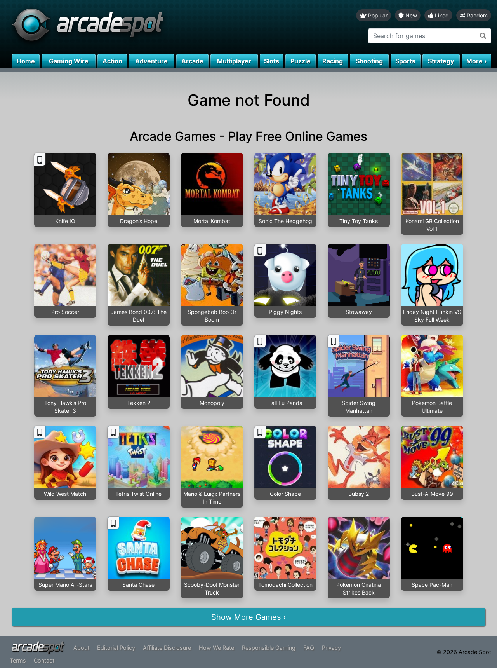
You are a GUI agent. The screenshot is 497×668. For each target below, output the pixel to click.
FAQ (308, 647)
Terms (18, 660)
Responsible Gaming (268, 647)
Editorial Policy (116, 647)
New (410, 15)
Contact (44, 660)
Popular (377, 15)
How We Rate (216, 647)
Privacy (331, 647)
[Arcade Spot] (124, 27)
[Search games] (483, 35)
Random (476, 15)
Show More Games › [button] (248, 617)
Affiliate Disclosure (167, 647)
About (81, 647)
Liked (441, 15)
